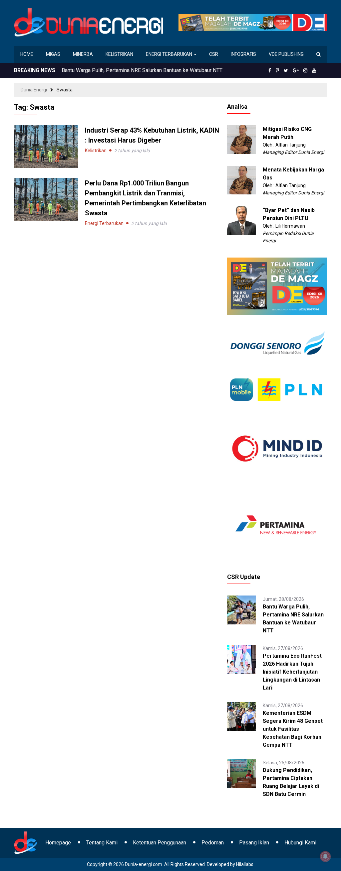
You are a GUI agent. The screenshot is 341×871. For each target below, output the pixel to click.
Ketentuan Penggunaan (159, 842)
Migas (53, 54)
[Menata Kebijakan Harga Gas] (241, 179)
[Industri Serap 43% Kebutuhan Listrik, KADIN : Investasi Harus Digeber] (46, 146)
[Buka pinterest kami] (277, 70)
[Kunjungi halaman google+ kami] (295, 70)
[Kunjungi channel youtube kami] (314, 70)
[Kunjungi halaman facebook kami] (270, 70)
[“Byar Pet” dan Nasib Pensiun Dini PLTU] (241, 220)
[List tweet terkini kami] (286, 70)
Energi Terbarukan (169, 54)
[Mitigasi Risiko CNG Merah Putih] (241, 139)
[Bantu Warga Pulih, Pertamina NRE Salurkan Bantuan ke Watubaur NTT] (241, 609)
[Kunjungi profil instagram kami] (305, 70)
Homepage (58, 842)
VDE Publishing (286, 54)
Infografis (243, 54)
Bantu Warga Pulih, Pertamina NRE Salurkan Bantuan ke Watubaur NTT (142, 70)
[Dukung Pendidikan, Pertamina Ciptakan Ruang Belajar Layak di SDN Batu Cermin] (241, 773)
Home (26, 54)
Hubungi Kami (300, 842)
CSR (213, 54)
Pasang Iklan (254, 842)
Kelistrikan (119, 54)
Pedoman (212, 842)
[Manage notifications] (325, 856)
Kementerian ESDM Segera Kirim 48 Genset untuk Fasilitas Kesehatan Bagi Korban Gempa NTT (293, 729)
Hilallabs (244, 864)
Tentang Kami (102, 842)
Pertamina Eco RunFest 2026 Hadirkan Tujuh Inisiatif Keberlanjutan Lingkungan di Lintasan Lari (292, 672)
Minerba (83, 54)
